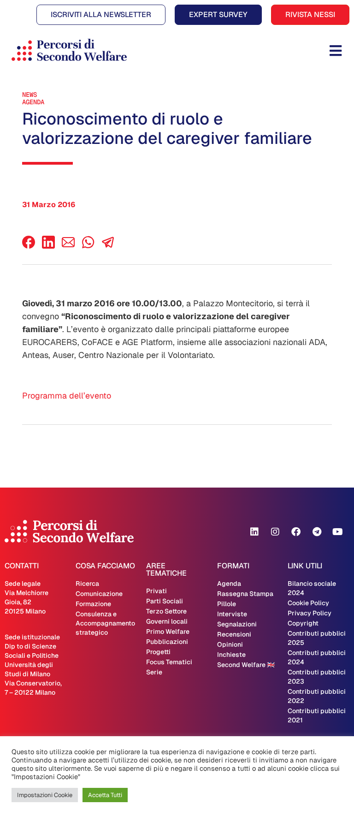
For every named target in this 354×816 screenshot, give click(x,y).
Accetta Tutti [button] (105, 795)
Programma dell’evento (66, 395)
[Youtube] (337, 532)
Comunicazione (99, 594)
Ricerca (87, 583)
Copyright (303, 623)
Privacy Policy (309, 613)
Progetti (158, 652)
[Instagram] (275, 532)
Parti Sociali (164, 601)
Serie (154, 672)
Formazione (93, 604)
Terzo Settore (166, 611)
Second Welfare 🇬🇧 (246, 665)
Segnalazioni (237, 624)
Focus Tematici (169, 662)
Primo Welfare (167, 631)
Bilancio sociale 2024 (312, 588)
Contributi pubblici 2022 (317, 696)
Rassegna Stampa (245, 594)
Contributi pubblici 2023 (317, 676)
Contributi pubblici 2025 (317, 638)
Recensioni (234, 634)
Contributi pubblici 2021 (317, 715)
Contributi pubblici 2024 (317, 657)
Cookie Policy (308, 603)
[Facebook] (28, 246)
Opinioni (230, 644)
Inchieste (231, 654)
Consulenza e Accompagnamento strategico (105, 623)
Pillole (226, 604)
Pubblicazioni (167, 641)
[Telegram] (316, 532)
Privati (156, 591)
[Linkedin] (254, 532)
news (29, 94)
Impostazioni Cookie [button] (44, 795)
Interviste (232, 614)
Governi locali (167, 621)
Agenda (33, 102)
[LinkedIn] (48, 246)
